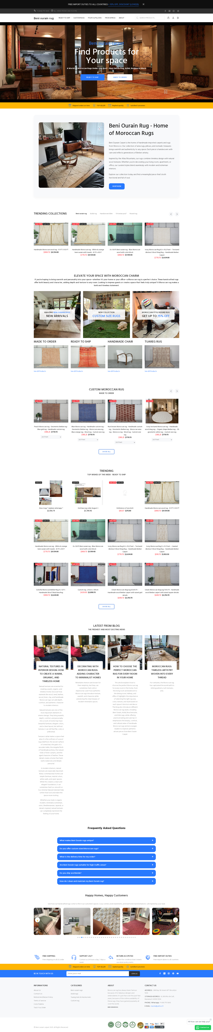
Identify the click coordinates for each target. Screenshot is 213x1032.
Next (177, 214)
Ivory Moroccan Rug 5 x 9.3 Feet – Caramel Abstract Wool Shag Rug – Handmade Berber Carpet (88, 252)
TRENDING (106, 471)
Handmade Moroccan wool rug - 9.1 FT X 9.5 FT (162, 508)
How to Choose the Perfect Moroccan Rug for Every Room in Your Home (125, 672)
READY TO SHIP (92, 77)
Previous (171, 214)
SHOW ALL (106, 451)
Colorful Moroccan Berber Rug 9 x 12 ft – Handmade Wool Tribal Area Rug (125, 251)
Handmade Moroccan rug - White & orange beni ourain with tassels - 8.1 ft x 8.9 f (51, 547)
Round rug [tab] (133, 213)
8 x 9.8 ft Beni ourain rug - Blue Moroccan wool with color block (88, 547)
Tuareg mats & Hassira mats (81, 997)
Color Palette (39, 1004)
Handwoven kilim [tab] (106, 213)
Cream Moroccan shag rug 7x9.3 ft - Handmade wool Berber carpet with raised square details (162, 591)
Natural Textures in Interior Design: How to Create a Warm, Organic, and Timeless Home (51, 674)
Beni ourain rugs (77, 990)
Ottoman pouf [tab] (121, 213)
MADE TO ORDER (120, 77)
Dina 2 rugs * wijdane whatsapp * (51, 508)
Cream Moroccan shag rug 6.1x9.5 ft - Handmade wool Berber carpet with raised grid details (125, 592)
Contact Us (38, 993)
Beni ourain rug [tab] (81, 213)
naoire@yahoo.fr (157, 1006)
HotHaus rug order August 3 (88, 508)
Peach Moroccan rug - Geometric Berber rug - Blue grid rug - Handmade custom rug (51, 428)
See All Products (40, 371)
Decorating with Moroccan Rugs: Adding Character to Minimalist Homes (88, 672)
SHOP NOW (116, 186)
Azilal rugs (74, 993)
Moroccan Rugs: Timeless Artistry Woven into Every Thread (162, 672)
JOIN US (134, 973)
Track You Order (40, 1007)
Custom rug (75, 1000)
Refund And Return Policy (43, 997)
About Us (37, 990)
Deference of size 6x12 (125, 508)
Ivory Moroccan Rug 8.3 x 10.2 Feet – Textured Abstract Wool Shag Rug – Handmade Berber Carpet (51, 252)
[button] (37, 919)
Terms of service (40, 1000)
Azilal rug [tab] (93, 213)
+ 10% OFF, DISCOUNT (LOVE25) (123, 4)
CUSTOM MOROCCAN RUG (106, 390)
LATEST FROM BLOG (106, 626)
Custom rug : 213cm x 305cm (162, 249)
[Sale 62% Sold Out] (125, 493)
